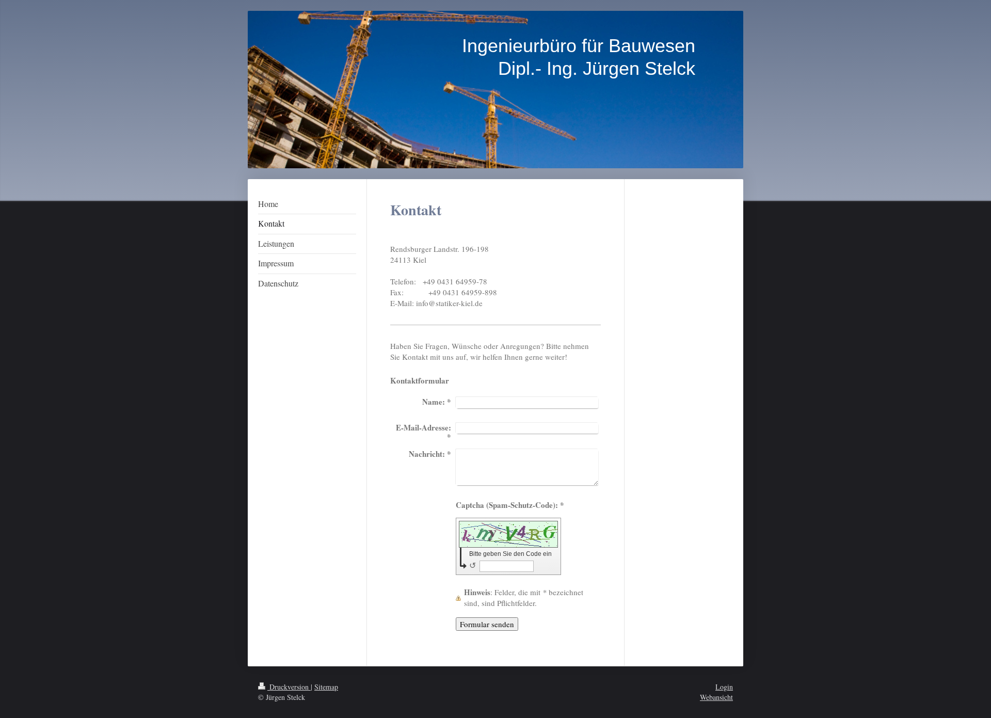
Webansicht (716, 697)
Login (724, 687)
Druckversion (289, 687)
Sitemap (326, 687)
